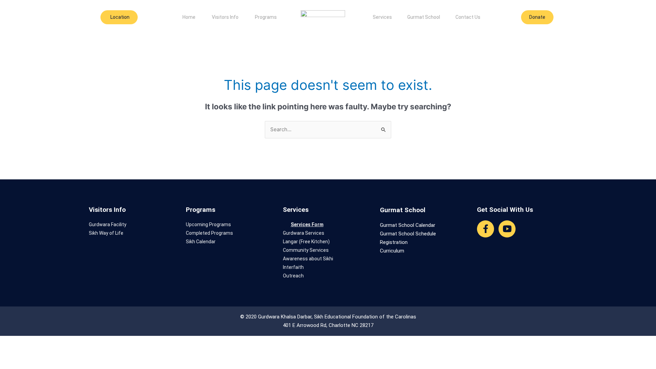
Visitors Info (225, 17)
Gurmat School (423, 17)
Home (188, 17)
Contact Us (467, 17)
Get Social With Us (505, 210)
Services (382, 17)
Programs (266, 17)
